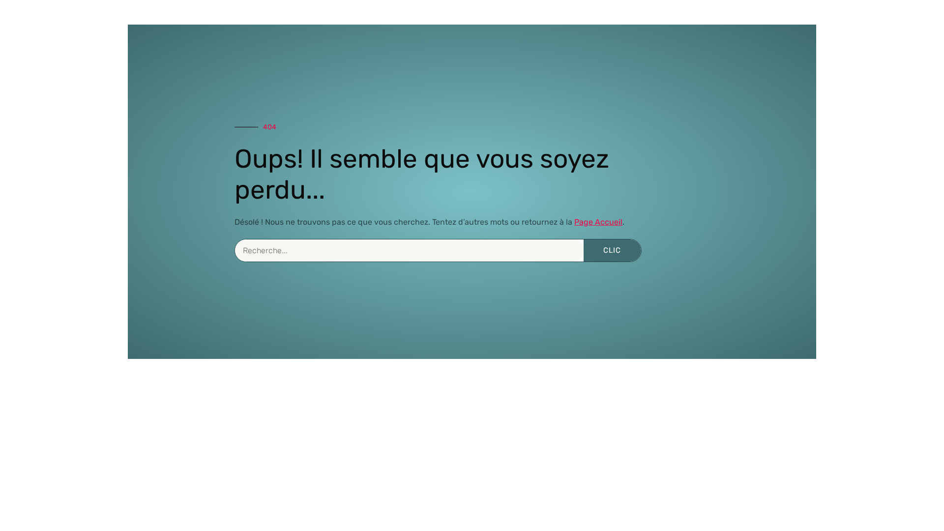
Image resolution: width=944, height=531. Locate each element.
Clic (612, 250)
